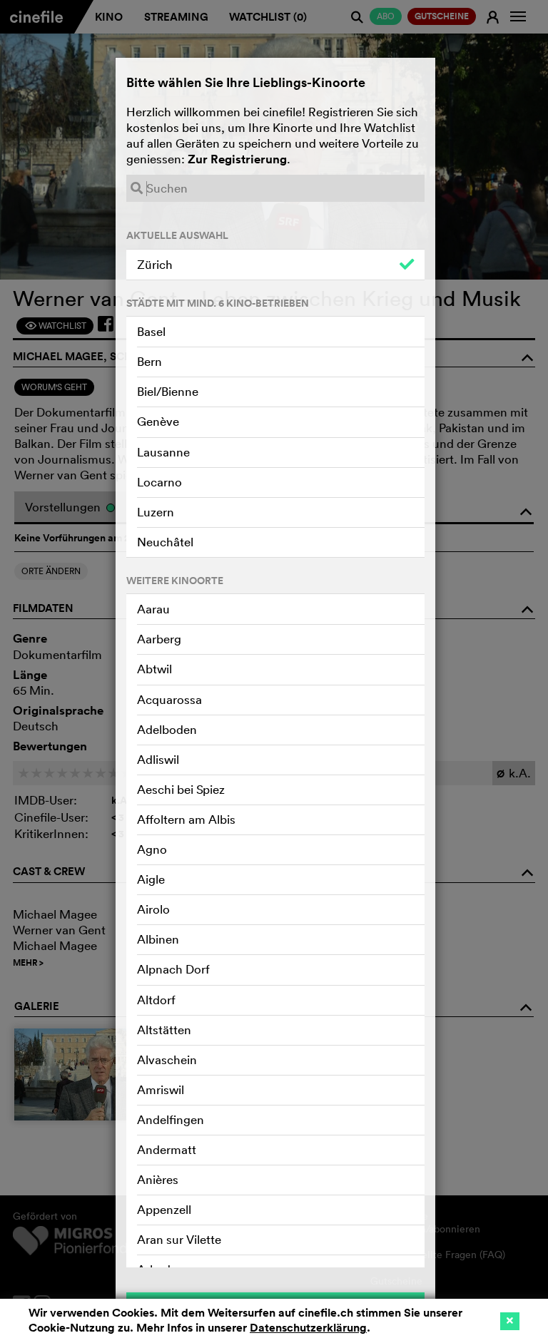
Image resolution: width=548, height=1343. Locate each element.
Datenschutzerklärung (308, 1327)
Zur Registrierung (237, 159)
